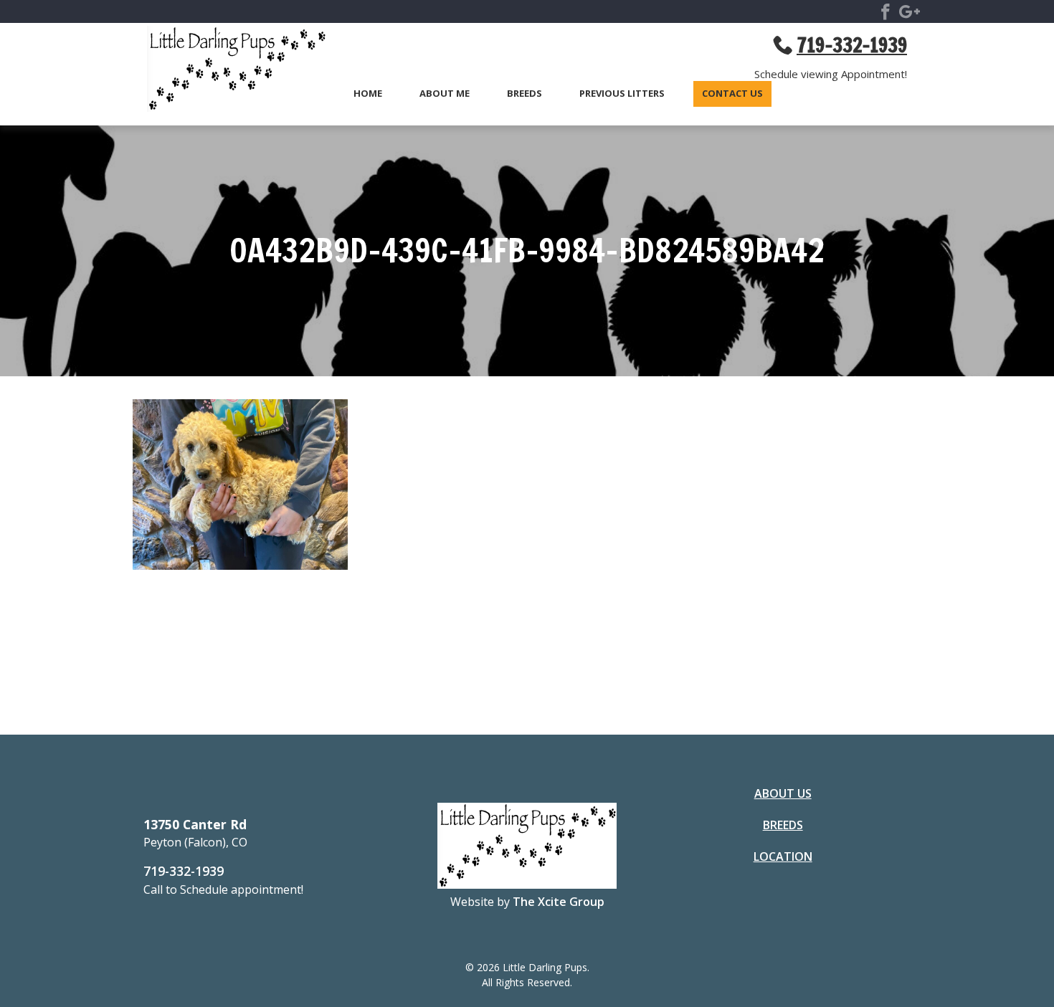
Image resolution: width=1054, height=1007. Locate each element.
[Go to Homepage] (229, 71)
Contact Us (732, 94)
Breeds (524, 94)
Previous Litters (622, 94)
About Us (783, 793)
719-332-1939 (183, 870)
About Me (444, 94)
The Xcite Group (558, 902)
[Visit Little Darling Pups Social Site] (885, 14)
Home (367, 94)
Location (783, 856)
